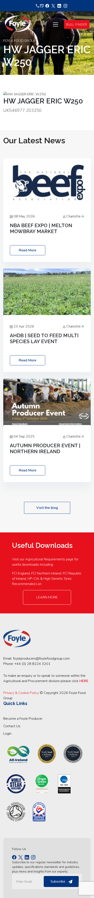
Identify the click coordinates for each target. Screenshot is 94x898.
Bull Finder (76, 24)
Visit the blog (47, 507)
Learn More (47, 597)
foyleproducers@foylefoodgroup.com (41, 658)
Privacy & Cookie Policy (21, 692)
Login (7, 733)
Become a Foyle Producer (22, 718)
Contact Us (11, 726)
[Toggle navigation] (55, 24)
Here (83, 681)
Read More (27, 250)
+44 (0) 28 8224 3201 (32, 663)
